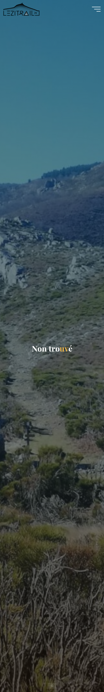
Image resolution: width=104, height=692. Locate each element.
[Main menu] (96, 9)
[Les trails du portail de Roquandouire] (21, 9)
